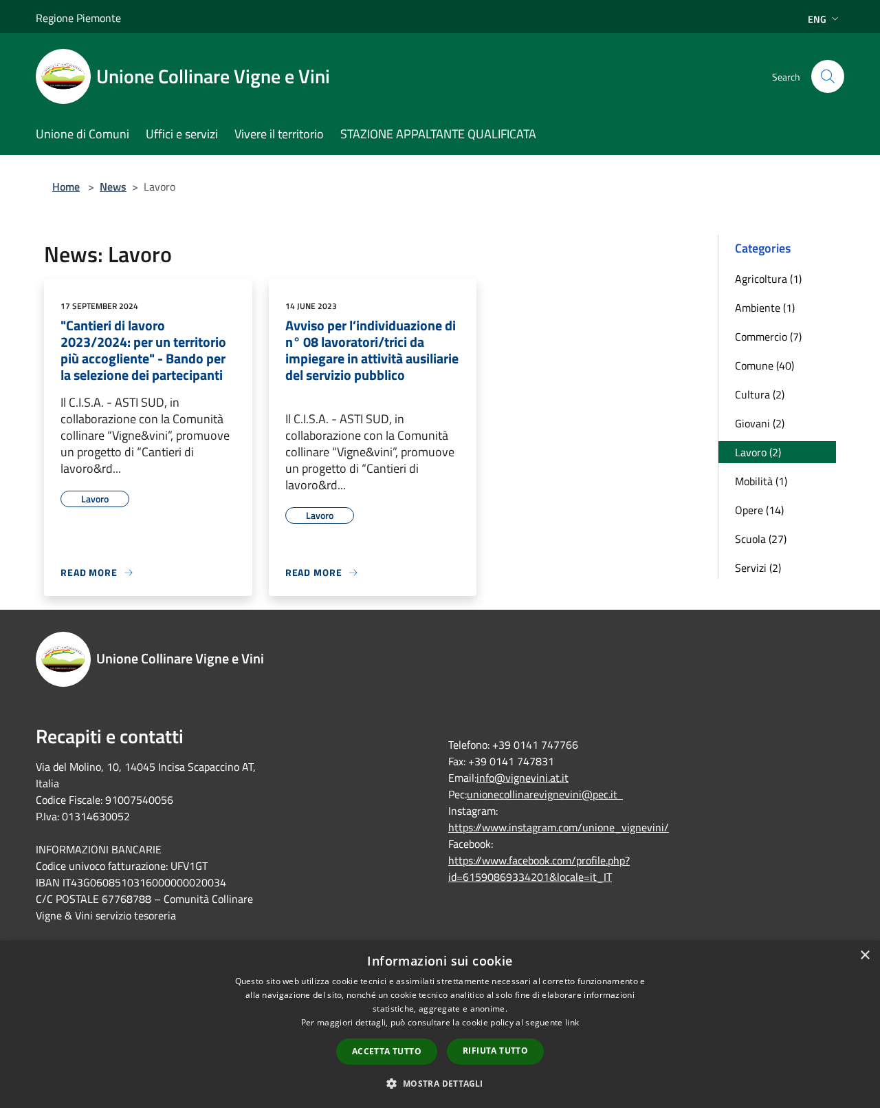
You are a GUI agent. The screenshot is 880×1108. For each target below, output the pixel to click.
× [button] (864, 955)
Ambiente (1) (765, 307)
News (113, 186)
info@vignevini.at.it (522, 777)
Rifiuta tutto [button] (495, 1050)
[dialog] (440, 1024)
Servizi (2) (758, 568)
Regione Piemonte (78, 18)
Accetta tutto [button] (386, 1051)
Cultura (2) (759, 394)
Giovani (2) (759, 423)
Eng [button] (817, 19)
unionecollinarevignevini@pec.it (545, 794)
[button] (440, 1083)
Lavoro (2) (758, 452)
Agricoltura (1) (768, 278)
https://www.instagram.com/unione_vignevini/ (558, 827)
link (572, 1022)
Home (66, 186)
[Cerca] (827, 76)
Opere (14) (759, 510)
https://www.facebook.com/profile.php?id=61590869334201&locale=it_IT (539, 868)
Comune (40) (764, 365)
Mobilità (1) (761, 481)
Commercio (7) (768, 336)
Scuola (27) (760, 539)
